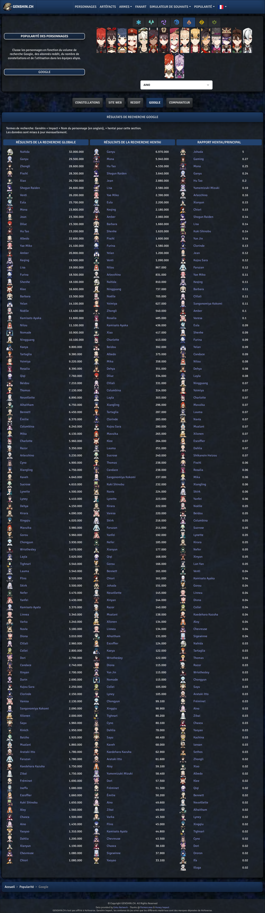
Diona (24, 636)
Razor (24, 448)
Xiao (23, 181)
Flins (23, 578)
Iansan (197, 745)
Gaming (198, 159)
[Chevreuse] (226, 41)
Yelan (23, 303)
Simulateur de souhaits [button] (169, 7)
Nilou (23, 325)
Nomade (25, 332)
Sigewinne (114, 853)
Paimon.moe (146, 907)
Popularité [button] (203, 7)
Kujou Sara (27, 687)
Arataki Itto (27, 752)
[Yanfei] (174, 41)
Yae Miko (26, 246)
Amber (24, 253)
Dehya (24, 506)
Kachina (198, 737)
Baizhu (24, 737)
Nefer (24, 593)
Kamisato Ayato (30, 607)
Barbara (25, 296)
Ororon (197, 853)
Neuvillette (27, 397)
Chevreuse (27, 853)
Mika (23, 434)
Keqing (24, 260)
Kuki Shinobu (28, 802)
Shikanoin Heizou (205, 455)
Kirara (24, 513)
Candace (25, 665)
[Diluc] (101, 41)
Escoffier (26, 795)
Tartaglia (26, 354)
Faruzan (25, 759)
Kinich (24, 730)
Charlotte (26, 441)
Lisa (22, 267)
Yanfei (24, 600)
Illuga (197, 867)
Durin (23, 679)
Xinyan (24, 672)
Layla (23, 557)
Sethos (197, 752)
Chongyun (26, 542)
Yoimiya (25, 361)
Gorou (24, 535)
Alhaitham (27, 405)
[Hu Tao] (163, 41)
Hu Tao (24, 231)
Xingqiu (25, 520)
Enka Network (120, 907)
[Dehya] (205, 41)
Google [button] (154, 102)
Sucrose (25, 484)
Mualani (25, 745)
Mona (23, 209)
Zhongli (25, 166)
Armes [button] (124, 7)
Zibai (23, 773)
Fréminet (26, 781)
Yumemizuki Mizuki (120, 773)
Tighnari (25, 564)
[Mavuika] (169, 66)
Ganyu (24, 159)
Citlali (24, 643)
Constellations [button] (87, 102)
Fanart (140, 7)
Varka (24, 622)
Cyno (23, 463)
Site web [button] (115, 102)
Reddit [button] (135, 102)
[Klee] (132, 41)
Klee (23, 289)
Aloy (23, 810)
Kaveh (24, 477)
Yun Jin (111, 672)
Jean (23, 217)
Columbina (27, 426)
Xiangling (26, 470)
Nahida (25, 152)
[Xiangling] (122, 41)
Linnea (24, 614)
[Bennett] (142, 41)
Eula (23, 202)
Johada (111, 585)
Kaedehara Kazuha (32, 766)
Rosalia (25, 369)
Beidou (24, 383)
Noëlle (24, 311)
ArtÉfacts (108, 7)
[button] (222, 7)
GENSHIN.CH (23, 6)
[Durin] (179, 66)
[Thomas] (195, 41)
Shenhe (25, 282)
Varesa (24, 701)
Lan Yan (198, 564)
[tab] (138, 22)
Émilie (24, 419)
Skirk (23, 585)
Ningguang (27, 340)
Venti (23, 195)
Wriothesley (28, 549)
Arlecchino (27, 455)
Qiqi (22, 376)
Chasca (24, 817)
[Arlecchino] (247, 41)
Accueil (10, 887)
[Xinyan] (153, 41)
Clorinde (25, 694)
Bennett (25, 412)
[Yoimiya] (184, 41)
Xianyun (25, 846)
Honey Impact (162, 907)
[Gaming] (237, 41)
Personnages (85, 7)
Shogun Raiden (30, 188)
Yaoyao (24, 831)
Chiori (24, 860)
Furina (24, 275)
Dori (23, 658)
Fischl (24, 173)
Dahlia (24, 839)
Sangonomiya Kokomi (34, 708)
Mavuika (25, 528)
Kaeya (24, 347)
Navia (24, 629)
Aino (23, 824)
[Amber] (111, 41)
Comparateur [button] (179, 102)
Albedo (24, 238)
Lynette (25, 491)
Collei (24, 651)
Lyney (24, 499)
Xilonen (25, 716)
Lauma (24, 571)
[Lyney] (216, 41)
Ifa (195, 860)
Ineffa (24, 788)
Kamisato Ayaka (30, 318)
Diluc (23, 224)
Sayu (23, 723)
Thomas (25, 390)
